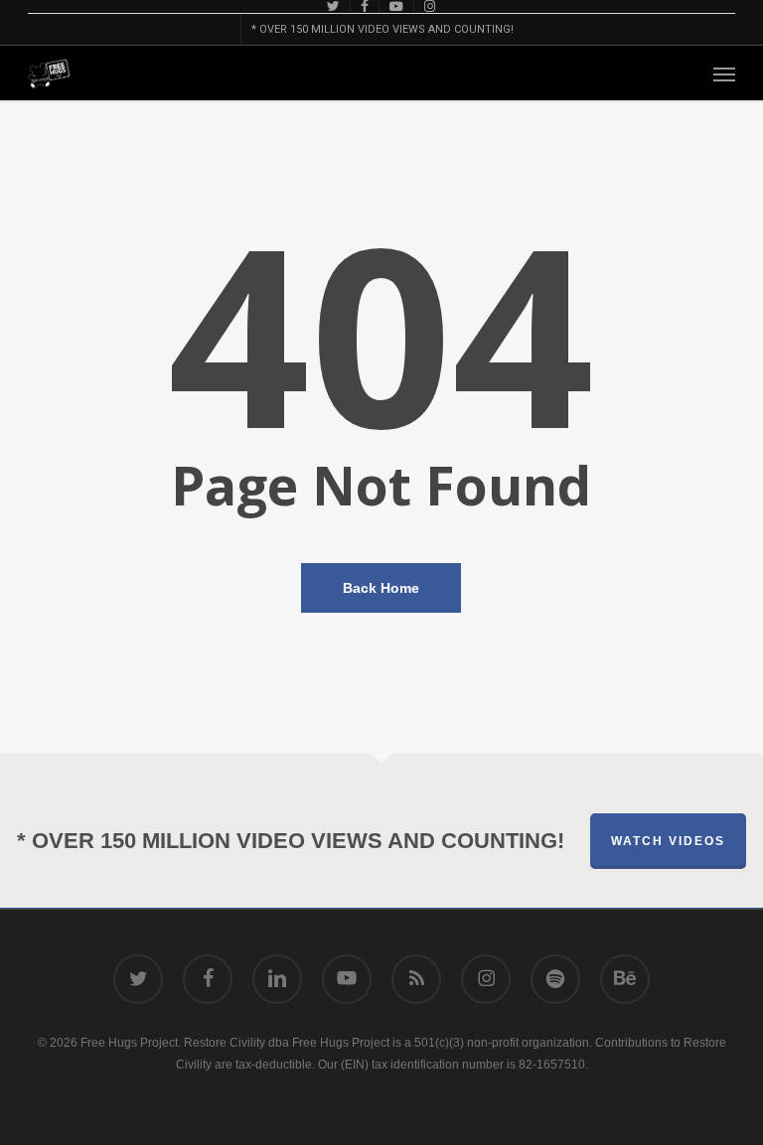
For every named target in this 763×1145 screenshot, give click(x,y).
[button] (724, 73)
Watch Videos (668, 841)
